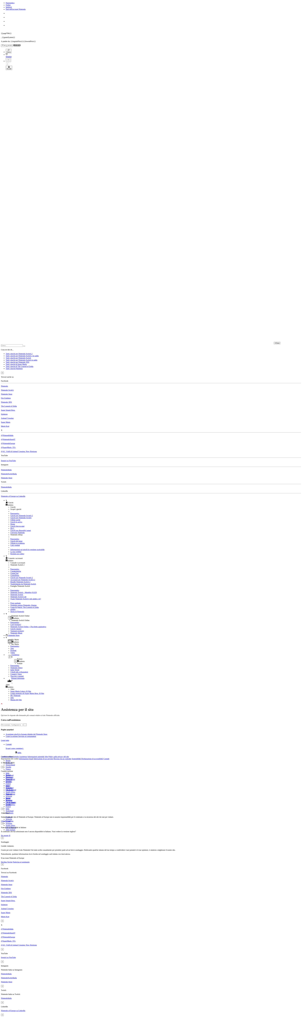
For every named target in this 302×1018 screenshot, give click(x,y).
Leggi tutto (5, 740)
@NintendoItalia (7, 435)
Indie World (14, 670)
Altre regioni (10, 830)
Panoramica (10, 3)
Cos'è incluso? (15, 625)
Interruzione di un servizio (43, 759)
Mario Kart (5, 426)
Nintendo (4, 386)
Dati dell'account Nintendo (16, 9)
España (8, 767)
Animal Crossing (7, 418)
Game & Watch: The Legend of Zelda (24, 607)
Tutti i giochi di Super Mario (16, 364)
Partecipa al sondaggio (21, 862)
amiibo (12, 609)
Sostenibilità (76, 759)
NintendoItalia (6, 470)
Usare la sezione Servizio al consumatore (21, 736)
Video (12, 653)
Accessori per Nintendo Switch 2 (22, 580)
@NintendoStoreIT (8, 439)
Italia (7, 773)
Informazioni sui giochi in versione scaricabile (27, 550)
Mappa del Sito (16, 700)
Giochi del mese (16, 541)
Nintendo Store (6, 394)
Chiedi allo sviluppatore (19, 672)
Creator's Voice (16, 674)
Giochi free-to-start (17, 526)
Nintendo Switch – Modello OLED (23, 592)
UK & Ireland (11, 802)
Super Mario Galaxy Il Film (20, 691)
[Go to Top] (151, 704)
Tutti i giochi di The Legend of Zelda (19, 366)
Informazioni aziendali (36, 757)
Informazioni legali (26, 759)
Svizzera (9, 823)
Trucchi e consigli (17, 676)
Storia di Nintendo (17, 612)
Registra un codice (17, 554)
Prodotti (13, 651)
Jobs (12, 698)
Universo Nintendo (17, 533)
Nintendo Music (16, 633)
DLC (12, 528)
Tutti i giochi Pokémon (14, 369)
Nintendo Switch (7, 390)
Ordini (8, 5)
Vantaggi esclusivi (17, 631)
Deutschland (10, 765)
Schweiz (9, 819)
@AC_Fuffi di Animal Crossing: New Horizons (19, 451)
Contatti (106, 759)
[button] (153, 502)
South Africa (10, 792)
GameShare (14, 576)
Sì (9, 836)
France (8, 769)
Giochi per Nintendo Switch (20, 518)
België (8, 761)
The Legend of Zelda (9, 406)
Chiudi (3, 821)
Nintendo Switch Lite (18, 597)
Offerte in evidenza (17, 543)
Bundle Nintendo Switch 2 (20, 582)
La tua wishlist (15, 552)
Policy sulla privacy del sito (58, 757)
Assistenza (23, 757)
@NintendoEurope (8, 443)
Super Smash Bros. (8, 410)
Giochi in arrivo (16, 522)
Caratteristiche (15, 571)
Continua (9, 821)
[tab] (151, 752)
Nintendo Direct (16, 668)
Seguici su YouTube (8, 461)
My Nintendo (15, 696)
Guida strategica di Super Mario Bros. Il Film (27, 693)
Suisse (8, 798)
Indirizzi (9, 7)
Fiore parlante (15, 603)
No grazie (5, 836)
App (12, 648)
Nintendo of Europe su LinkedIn (13, 496)
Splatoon (4, 414)
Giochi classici (15, 629)
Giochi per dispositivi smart (20, 530)
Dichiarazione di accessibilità (92, 759)
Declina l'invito (6, 862)
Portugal (9, 794)
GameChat (14, 573)
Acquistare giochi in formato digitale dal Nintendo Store (26, 734)
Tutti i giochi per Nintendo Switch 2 (19, 354)
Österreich (9, 790)
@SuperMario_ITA (8, 447)
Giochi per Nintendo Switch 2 (21, 516)
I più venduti (15, 545)
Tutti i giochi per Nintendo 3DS (17, 362)
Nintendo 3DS (6, 402)
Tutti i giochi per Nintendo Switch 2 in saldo (22, 356)
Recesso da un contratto (62, 759)
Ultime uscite (15, 520)
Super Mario (5, 422)
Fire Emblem (6, 398)
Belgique (9, 777)
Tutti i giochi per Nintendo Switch (18, 358)
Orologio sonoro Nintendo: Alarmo (23, 605)
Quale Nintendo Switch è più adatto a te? (25, 599)
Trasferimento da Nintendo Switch (23, 584)
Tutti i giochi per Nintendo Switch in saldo (21, 360)
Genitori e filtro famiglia (10, 757)
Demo (12, 524)
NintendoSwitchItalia (9, 474)
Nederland (9, 811)
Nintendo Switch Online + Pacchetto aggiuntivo (28, 627)
